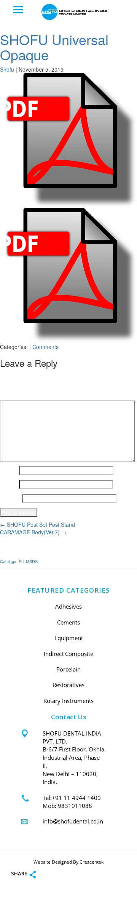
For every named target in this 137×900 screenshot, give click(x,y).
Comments (45, 347)
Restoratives (68, 685)
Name (9, 470)
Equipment (68, 638)
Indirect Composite (68, 653)
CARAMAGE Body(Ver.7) (33, 532)
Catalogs (8, 561)
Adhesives (68, 606)
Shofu (7, 69)
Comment (14, 395)
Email (9, 484)
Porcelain (68, 669)
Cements (68, 622)
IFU (21, 561)
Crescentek (92, 862)
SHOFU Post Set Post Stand (37, 524)
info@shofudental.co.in (73, 821)
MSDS (32, 561)
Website (10, 498)
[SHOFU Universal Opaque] (68, 140)
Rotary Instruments (68, 700)
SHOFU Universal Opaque (54, 47)
